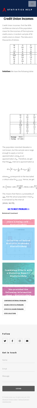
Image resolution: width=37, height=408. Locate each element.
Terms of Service (23, 399)
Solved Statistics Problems (14, 305)
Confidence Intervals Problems (15, 300)
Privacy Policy (13, 399)
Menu (32, 4)
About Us (5, 399)
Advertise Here (6, 402)
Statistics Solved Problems (14, 309)
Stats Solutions (10, 313)
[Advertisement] (18, 94)
